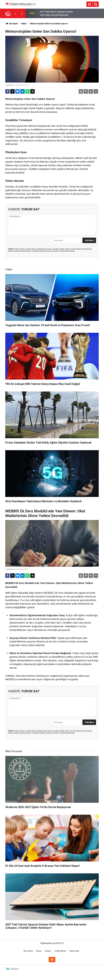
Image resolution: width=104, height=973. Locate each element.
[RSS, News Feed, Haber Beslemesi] (52, 959)
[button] (86, 91)
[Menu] (89, 4)
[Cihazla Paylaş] (32, 91)
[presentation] (15, 13)
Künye (39, 951)
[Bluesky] (17, 91)
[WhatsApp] (27, 91)
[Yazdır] (81, 91)
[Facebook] (7, 91)
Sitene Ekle (74, 951)
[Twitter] (12, 91)
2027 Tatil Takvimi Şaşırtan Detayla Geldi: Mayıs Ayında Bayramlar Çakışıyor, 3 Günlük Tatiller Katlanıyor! (57, 13)
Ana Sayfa (13, 24)
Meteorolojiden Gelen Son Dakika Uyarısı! (49, 24)
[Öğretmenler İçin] (20, 4)
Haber (24, 24)
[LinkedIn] (22, 91)
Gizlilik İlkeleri (60, 951)
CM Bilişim (14, 969)
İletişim (48, 951)
